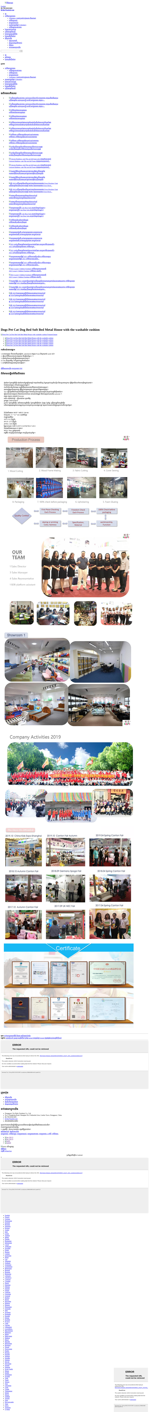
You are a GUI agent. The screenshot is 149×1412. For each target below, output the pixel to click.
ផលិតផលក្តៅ (5, 1131)
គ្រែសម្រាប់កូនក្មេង (10, 29)
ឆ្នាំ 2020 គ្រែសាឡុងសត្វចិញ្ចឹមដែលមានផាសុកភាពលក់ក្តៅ (26, 295)
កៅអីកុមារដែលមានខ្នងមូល (17, 112)
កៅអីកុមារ (55, 1134)
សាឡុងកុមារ (4, 1134)
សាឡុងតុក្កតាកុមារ (32, 1134)
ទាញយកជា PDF (17, 368)
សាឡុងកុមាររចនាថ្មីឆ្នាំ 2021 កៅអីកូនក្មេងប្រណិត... (24, 259)
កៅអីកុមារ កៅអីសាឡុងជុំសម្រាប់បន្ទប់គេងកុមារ (23, 137)
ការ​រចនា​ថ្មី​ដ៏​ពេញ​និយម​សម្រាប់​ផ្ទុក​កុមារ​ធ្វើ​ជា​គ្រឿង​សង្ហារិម (26, 173)
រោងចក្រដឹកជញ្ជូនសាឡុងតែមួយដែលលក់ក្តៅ (22, 198)
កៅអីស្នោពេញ (13, 20)
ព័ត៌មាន (11, 45)
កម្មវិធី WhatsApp (6, 1151)
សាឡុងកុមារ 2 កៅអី (45, 1134)
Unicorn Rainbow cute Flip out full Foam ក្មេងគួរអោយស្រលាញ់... (29, 161)
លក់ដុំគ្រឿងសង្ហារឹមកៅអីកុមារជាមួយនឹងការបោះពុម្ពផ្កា (25, 149)
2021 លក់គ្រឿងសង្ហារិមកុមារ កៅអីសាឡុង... (22, 246)
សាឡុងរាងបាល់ (13, 23)
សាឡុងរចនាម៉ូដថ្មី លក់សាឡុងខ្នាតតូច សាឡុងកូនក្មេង (25, 234)
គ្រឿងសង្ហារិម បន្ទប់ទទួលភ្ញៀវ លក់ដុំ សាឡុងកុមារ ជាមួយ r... (27, 100)
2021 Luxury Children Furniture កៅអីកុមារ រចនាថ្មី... (25, 271)
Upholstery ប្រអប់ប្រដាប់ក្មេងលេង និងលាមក (22, 18)
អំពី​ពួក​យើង (8, 38)
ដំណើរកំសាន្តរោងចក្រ (11, 1102)
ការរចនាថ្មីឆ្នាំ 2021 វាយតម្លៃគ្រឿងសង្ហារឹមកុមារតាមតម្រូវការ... (27, 283)
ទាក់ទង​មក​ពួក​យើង (15, 47)
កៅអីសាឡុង (12, 1134)
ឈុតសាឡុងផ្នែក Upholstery (17, 25)
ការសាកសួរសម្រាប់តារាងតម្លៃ (9, 1127)
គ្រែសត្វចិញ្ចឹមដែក (10, 36)
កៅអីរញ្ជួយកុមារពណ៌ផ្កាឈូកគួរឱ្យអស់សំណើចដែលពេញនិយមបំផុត (29, 124)
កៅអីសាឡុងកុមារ (10, 16)
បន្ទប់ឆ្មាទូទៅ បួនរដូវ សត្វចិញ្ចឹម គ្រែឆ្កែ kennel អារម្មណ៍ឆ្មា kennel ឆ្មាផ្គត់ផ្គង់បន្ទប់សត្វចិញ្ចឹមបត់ (34, 1038)
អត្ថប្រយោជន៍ (13, 40)
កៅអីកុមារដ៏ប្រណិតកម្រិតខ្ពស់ (18, 222)
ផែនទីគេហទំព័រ (14, 1131)
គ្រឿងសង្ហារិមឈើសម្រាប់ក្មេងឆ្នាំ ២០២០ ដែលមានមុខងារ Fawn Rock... (30, 185)
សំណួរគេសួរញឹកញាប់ (15, 43)
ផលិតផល (8, 57)
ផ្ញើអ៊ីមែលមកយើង (6, 368)
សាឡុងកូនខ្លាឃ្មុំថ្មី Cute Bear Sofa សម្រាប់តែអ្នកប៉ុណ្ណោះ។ (26, 210)
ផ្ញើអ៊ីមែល (3, 1149)
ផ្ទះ (5, 14)
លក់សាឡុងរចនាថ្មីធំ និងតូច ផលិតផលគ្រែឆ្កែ (17, 1036)
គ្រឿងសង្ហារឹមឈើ (10, 32)
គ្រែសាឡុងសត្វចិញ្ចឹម (11, 34)
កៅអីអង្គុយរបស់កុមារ (15, 27)
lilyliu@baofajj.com (7, 10)
